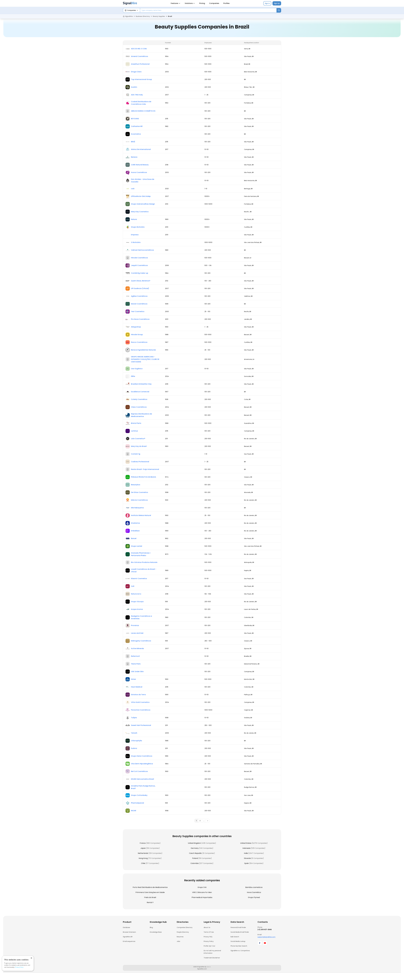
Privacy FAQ (208, 937)
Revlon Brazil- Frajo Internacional (145, 469)
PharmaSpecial (137, 803)
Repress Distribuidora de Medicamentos (141, 415)
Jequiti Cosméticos (139, 265)
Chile (143, 863)
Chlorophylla (136, 740)
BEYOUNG (135, 118)
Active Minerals (137, 648)
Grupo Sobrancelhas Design (143, 204)
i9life (133, 376)
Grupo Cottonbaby (139, 795)
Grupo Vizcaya (137, 601)
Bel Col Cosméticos (139, 771)
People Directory (183, 932)
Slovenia (247, 858)
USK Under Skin (137, 671)
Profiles (226, 3)
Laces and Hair (137, 633)
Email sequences (129, 941)
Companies (214, 3)
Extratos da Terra (138, 694)
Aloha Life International (141, 149)
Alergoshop (136, 327)
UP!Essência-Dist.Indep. (141, 196)
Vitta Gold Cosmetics (140, 702)
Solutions (189, 3)
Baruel (133, 538)
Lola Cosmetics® (138, 438)
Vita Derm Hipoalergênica (142, 763)
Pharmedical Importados (202, 897)
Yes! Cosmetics (137, 311)
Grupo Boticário (138, 227)
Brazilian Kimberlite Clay (141, 384)
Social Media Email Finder (240, 932)
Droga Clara (136, 71)
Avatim (134, 87)
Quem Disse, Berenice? (140, 281)
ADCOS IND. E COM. (139, 48)
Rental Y (150, 902)
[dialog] (18, 963)
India (246, 853)
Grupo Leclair (136, 546)
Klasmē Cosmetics (139, 578)
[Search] (278, 10)
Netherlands (143, 853)
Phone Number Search (239, 946)
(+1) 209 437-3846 (265, 929)
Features (174, 3)
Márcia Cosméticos (139, 500)
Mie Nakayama (137, 507)
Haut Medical (136, 687)
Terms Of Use (209, 932)
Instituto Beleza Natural (141, 515)
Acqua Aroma (137, 609)
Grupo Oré (202, 887)
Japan (143, 848)
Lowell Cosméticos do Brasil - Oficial (143, 570)
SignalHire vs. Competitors (240, 951)
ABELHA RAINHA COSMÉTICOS (143, 111)
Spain (246, 863)
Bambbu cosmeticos (253, 887)
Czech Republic (195, 853)
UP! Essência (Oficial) (140, 288)
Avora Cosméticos (139, 172)
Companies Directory (184, 927)
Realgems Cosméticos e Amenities (141, 617)
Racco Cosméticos (139, 342)
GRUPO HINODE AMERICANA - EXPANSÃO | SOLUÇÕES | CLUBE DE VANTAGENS (145, 359)
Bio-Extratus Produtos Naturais (144, 562)
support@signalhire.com (266, 937)
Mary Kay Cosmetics (140, 211)
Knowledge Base (156, 932)
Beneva (134, 157)
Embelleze (135, 531)
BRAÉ (133, 141)
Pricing (202, 3)
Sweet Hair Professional (141, 725)
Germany (195, 848)
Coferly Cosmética (139, 399)
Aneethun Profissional (140, 64)
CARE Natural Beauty (140, 164)
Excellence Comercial (140, 391)
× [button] (31, 958)
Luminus (134, 431)
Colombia (195, 863)
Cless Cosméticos (139, 407)
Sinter (133, 679)
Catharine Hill (136, 126)
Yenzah (134, 733)
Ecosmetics (136, 134)
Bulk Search (235, 937)
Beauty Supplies (159, 16)
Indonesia (246, 848)
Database (126, 927)
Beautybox (135, 484)
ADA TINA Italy (137, 95)
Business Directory (143, 16)
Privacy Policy (209, 941)
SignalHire (129, 16)
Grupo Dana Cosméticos (141, 756)
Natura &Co (136, 594)
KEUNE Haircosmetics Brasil (142, 779)
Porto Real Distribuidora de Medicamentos (150, 887)
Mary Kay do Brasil (139, 446)
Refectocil (135, 656)
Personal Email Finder (238, 927)
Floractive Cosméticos (140, 710)
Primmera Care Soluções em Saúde (150, 892)
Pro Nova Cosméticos (140, 319)
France (143, 843)
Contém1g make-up (139, 273)
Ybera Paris (136, 664)
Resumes (180, 937)
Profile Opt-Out (209, 946)
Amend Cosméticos (139, 56)
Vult (132, 586)
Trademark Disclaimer (212, 958)
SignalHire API (127, 937)
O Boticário (136, 242)
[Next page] (208, 821)
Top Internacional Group (141, 79)
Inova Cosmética (254, 892)
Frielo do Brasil (150, 897)
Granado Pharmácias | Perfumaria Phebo (140, 554)
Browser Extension (129, 932)
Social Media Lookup (238, 941)
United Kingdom (194, 843)
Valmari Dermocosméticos (142, 250)
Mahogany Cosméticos (141, 641)
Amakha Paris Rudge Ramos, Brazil (143, 787)
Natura (134, 219)
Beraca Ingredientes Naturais (143, 350)
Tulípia (134, 717)
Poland (195, 858)
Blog (151, 927)
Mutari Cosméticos (139, 304)
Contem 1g (135, 454)
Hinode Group (137, 334)
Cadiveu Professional (140, 461)
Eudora (134, 748)
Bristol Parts (136, 423)
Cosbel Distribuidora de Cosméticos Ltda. (141, 102)
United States (245, 843)
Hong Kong (143, 858)
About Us (207, 927)
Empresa (134, 234)
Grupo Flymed (254, 897)
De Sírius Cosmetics (139, 492)
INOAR (133, 810)
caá (132, 188)
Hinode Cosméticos (139, 258)
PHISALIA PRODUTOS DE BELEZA (143, 477)
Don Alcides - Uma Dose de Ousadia (142, 180)
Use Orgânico (137, 368)
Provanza (135, 625)
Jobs (178, 941)
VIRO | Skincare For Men (202, 892)
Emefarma (135, 523)
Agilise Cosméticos (139, 296)
